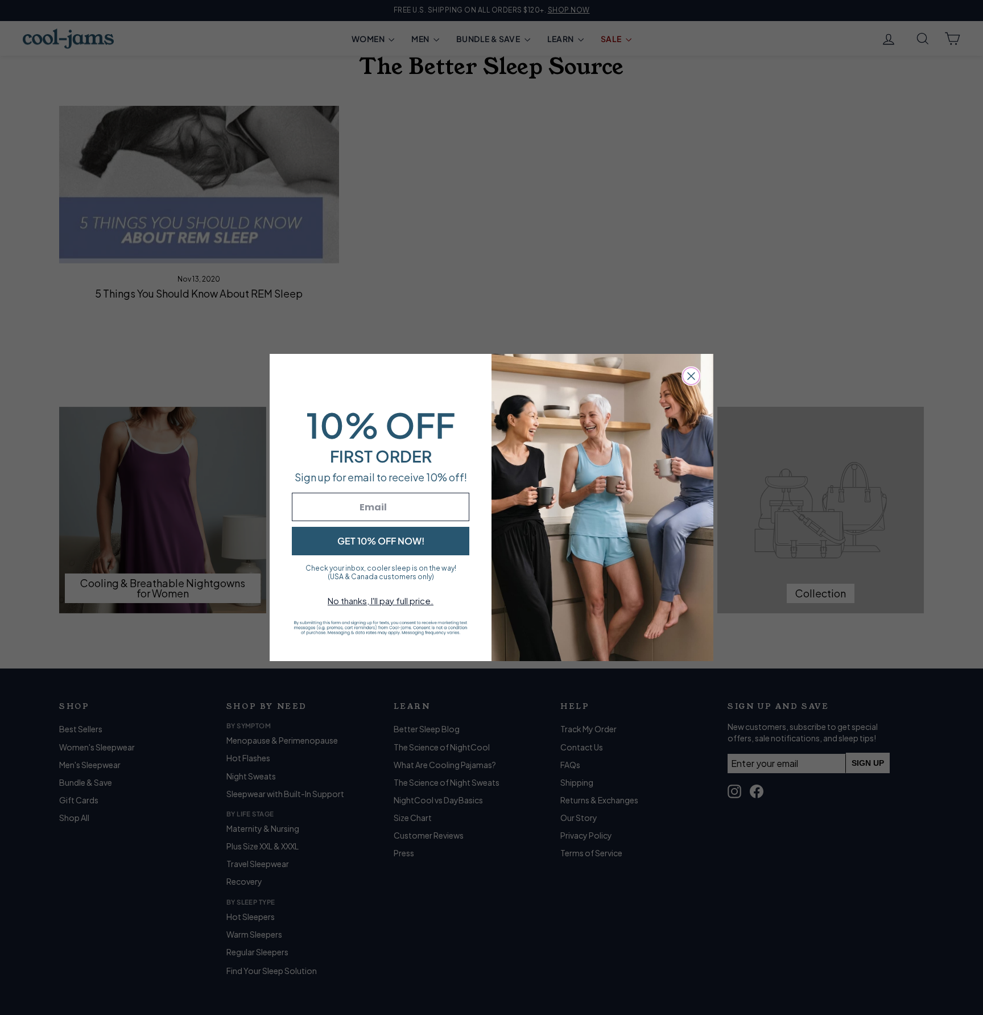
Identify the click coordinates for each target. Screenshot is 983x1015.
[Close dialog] (691, 376)
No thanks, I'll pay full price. (380, 600)
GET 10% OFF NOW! (380, 541)
